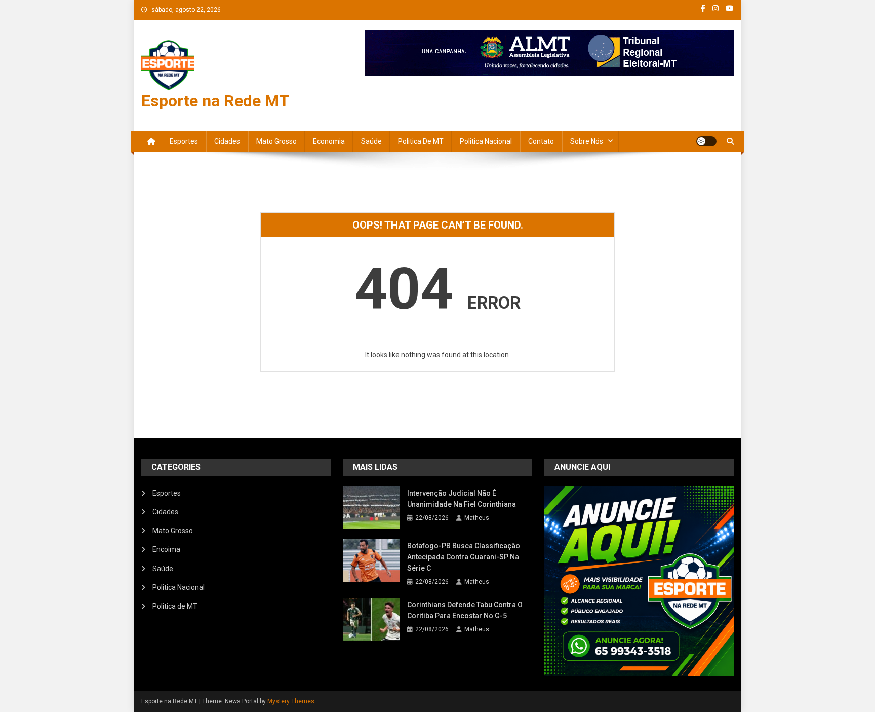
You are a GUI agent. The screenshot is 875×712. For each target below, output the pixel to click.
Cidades (227, 141)
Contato (541, 141)
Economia (329, 141)
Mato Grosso (276, 141)
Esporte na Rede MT (215, 100)
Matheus (476, 517)
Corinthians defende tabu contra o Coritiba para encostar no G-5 (465, 610)
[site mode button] (706, 141)
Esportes (184, 141)
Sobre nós (586, 141)
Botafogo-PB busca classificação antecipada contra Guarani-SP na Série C (463, 557)
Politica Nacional (486, 141)
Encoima (166, 549)
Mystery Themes (290, 701)
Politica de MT (421, 141)
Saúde (371, 141)
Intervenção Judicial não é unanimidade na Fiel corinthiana (461, 498)
